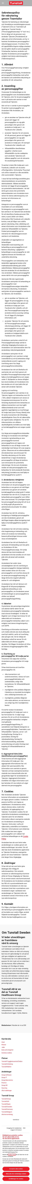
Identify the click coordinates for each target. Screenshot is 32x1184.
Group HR (4, 1085)
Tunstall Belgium (7, 1112)
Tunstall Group (6, 1099)
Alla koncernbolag (7, 1114)
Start (3, 1042)
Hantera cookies (7, 1053)
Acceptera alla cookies (16, 1169)
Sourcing (4, 1088)
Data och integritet (7, 1050)
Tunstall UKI (5, 1101)
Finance (4, 1083)
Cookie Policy (12, 1154)
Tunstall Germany (7, 1109)
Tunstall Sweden (7, 1106)
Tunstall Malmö (6, 1066)
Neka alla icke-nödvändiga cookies (16, 1174)
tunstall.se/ (16, 1119)
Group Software (6, 1075)
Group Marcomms (7, 1080)
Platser (4, 1044)
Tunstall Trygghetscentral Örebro (12, 1061)
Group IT (4, 1077)
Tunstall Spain (6, 1104)
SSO (24, 1128)
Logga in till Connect (16, 1130)
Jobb (3, 1047)
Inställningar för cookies (16, 1178)
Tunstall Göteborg (7, 1064)
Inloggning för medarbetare (14, 1128)
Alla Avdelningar (7, 1090)
